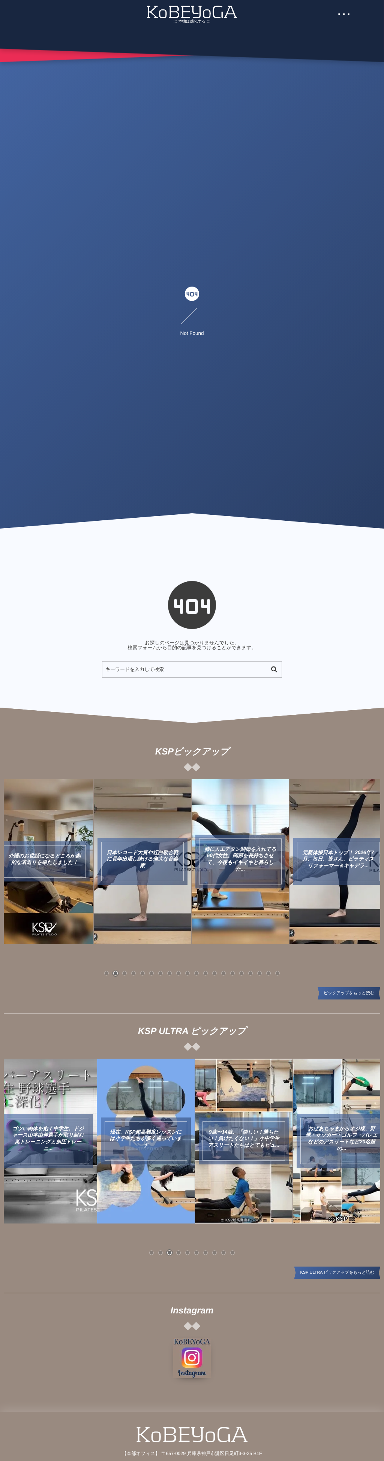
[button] (106, 973)
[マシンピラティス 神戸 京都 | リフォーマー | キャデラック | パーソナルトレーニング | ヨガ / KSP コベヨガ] (192, 12)
